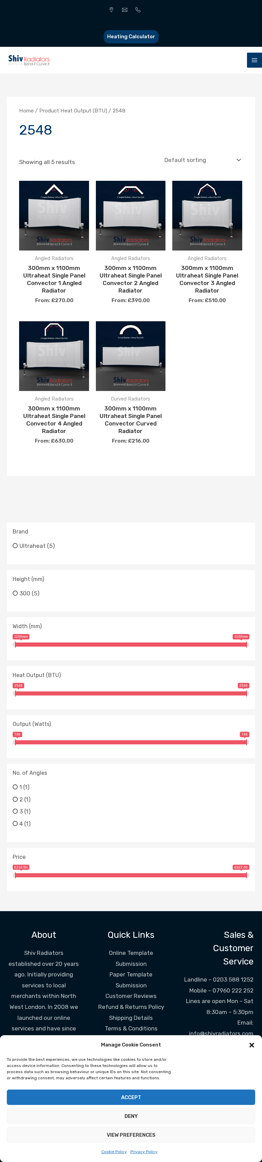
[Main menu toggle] (254, 60)
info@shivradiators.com (221, 1033)
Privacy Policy (144, 1151)
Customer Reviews (131, 995)
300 (24, 593)
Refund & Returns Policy (131, 1006)
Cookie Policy (114, 1151)
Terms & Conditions (131, 1028)
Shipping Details (131, 1017)
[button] (251, 1045)
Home (26, 110)
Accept (131, 1097)
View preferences (131, 1135)
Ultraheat (32, 545)
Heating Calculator (131, 36)
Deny (131, 1116)
